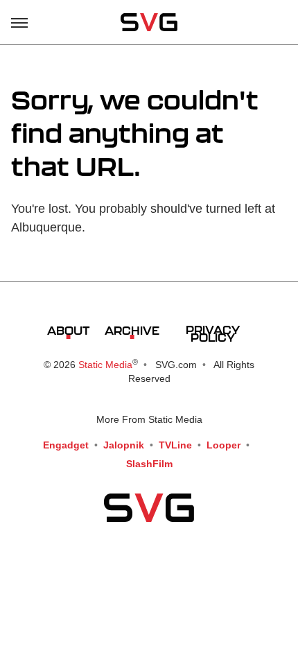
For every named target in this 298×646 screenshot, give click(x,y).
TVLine (175, 445)
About (68, 330)
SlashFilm (149, 463)
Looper (223, 445)
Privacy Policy (213, 333)
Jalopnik (123, 445)
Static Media (105, 364)
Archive (132, 330)
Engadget (66, 445)
